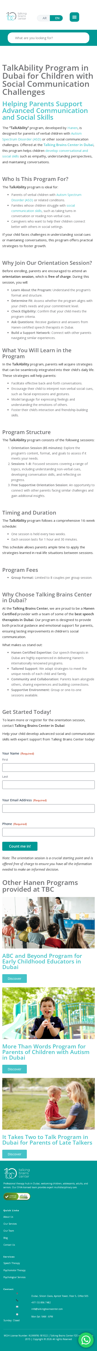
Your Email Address (24, 800)
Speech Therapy (11, 1263)
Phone (14, 824)
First (5, 759)
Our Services (10, 1223)
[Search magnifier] (83, 37)
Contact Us (9, 1244)
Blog (5, 1237)
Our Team (8, 1230)
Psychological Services (14, 1277)
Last (5, 776)
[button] (74, 17)
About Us (8, 1216)
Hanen (72, 127)
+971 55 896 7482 (41, 1302)
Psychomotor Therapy (14, 1270)
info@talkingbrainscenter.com (47, 1309)
